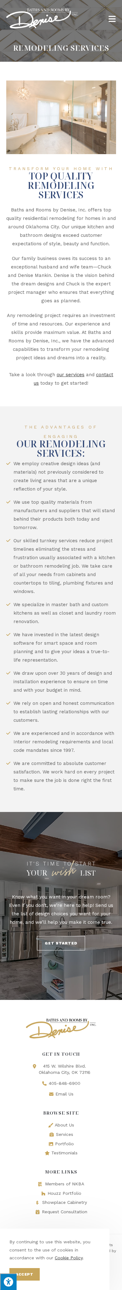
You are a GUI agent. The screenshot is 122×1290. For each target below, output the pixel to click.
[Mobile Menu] (112, 18)
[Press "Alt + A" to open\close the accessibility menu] (8, 1281)
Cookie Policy (69, 1257)
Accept (24, 1274)
